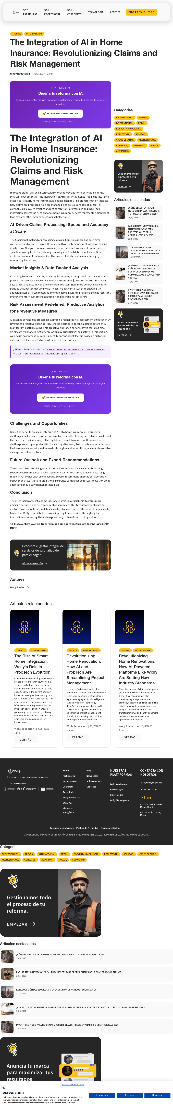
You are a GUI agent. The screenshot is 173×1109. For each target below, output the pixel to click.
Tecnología (68, 792)
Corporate (68, 787)
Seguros (140, 134)
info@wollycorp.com (151, 782)
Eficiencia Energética (68, 810)
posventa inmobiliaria (128, 128)
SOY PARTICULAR (30, 12)
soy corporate (74, 12)
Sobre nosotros (94, 781)
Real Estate (122, 134)
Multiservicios (147, 140)
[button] (96, 12)
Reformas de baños (114, 834)
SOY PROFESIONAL (52, 12)
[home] (16, 12)
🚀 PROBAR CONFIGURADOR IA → (60, 113)
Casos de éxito (124, 140)
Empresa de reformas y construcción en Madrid (50, 834)
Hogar (154, 145)
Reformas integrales (90, 834)
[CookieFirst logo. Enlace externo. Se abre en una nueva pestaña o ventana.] (4, 1089)
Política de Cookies (110, 828)
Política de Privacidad (87, 828)
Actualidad (122, 151)
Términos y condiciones (62, 828)
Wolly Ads (67, 803)
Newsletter (92, 776)
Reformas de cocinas (138, 834)
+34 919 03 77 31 (149, 789)
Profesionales (124, 117)
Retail (141, 123)
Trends (16, 33)
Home (66, 770)
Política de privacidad (73, 1084)
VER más (25, 740)
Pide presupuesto (141, 12)
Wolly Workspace (71, 797)
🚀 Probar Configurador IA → (60, 397)
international (34, 33)
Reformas (139, 145)
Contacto (91, 787)
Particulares (69, 776)
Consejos (121, 145)
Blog (88, 770)
